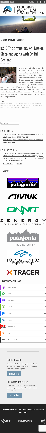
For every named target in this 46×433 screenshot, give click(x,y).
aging (24, 103)
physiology (37, 105)
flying (3, 105)
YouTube (31, 2)
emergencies (37, 103)
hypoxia (10, 105)
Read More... (5, 101)
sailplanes (9, 107)
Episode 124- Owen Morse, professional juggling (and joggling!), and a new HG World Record (24, 158)
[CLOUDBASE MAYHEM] (19, 12)
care (30, 103)
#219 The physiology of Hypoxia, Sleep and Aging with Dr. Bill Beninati (22, 54)
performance (26, 105)
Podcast (11, 103)
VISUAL (19, 164)
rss (44, 2)
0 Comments (26, 107)
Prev (4, 421)
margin (17, 105)
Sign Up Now (14, 373)
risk (2, 107)
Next (43, 421)
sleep (16, 107)
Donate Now (14, 395)
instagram (37, 2)
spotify (40, 2)
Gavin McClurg (8, 164)
